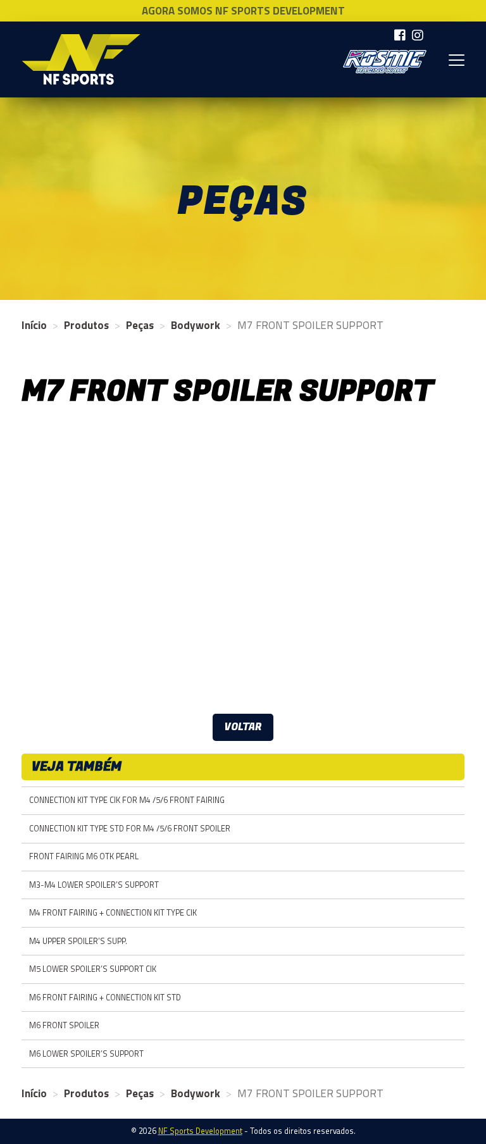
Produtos (86, 325)
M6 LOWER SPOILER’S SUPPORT (86, 1054)
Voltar (243, 727)
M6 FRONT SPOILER (64, 1025)
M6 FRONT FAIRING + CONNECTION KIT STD (105, 998)
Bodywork (195, 325)
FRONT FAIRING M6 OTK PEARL (84, 856)
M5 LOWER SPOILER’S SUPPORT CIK (92, 969)
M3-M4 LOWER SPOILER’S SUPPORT (94, 885)
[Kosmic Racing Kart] (385, 61)
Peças (140, 325)
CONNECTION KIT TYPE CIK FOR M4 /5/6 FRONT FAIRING (127, 800)
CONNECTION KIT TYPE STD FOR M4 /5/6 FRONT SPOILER (129, 829)
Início (34, 325)
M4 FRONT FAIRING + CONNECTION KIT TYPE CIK (113, 913)
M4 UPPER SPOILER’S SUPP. (78, 941)
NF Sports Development (81, 59)
